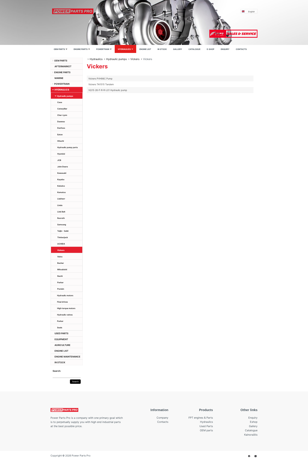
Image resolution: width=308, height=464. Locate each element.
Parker (60, 282)
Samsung (61, 224)
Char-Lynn (62, 115)
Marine (59, 78)
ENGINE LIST (145, 49)
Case (59, 102)
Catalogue (194, 49)
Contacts (241, 49)
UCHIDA (61, 244)
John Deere (62, 166)
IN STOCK (162, 49)
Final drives (62, 302)
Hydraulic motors (65, 295)
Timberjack (62, 237)
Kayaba (60, 179)
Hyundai (61, 154)
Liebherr (61, 199)
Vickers (60, 250)
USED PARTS (61, 333)
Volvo (59, 256)
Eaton (60, 134)
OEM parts (59, 49)
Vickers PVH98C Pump (100, 78)
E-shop (210, 49)
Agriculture (62, 345)
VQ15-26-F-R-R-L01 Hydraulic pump (107, 90)
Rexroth (61, 218)
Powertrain (102, 49)
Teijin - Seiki (62, 231)
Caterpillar (62, 108)
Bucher (60, 263)
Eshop (253, 421)
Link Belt (61, 212)
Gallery (177, 49)
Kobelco (61, 186)
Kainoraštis (250, 434)
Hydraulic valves (65, 315)
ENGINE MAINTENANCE (67, 356)
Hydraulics (124, 49)
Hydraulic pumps (65, 96)
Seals (59, 327)
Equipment (61, 339)
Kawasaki (61, 173)
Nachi (60, 276)
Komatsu (61, 192)
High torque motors (66, 308)
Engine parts (81, 49)
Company (162, 417)
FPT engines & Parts (200, 417)
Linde (59, 205)
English (251, 11)
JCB (59, 160)
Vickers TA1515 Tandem (101, 84)
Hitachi (60, 141)
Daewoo (61, 121)
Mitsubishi (62, 269)
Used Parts (206, 426)
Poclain (60, 289)
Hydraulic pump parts (67, 147)
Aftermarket (63, 66)
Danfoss (61, 128)
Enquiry (225, 49)
